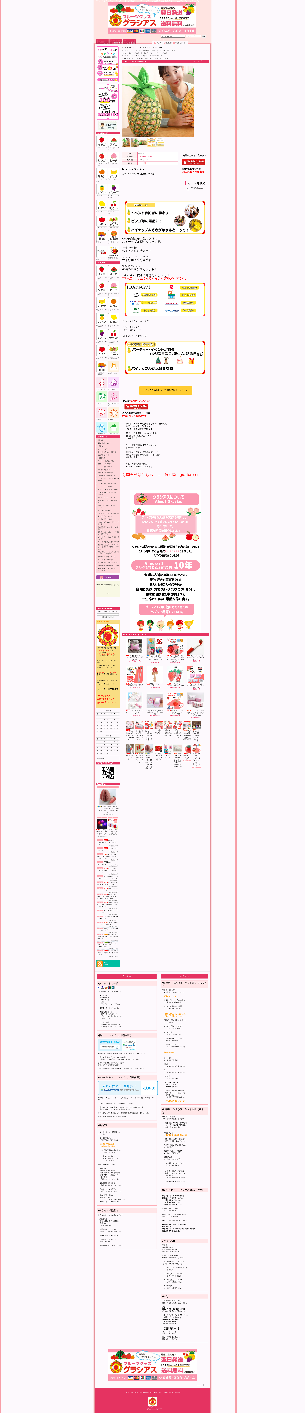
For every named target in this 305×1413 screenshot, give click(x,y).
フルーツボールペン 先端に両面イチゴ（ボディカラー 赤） (107, 904)
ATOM (106, 965)
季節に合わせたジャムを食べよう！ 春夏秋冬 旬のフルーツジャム (108, 547)
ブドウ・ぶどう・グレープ (113, 196)
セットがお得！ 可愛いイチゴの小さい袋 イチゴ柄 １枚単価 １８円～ (154, 658)
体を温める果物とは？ (105, 519)
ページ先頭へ (200, 1385)
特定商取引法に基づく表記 (148, 1392)
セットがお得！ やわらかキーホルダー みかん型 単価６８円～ (108, 937)
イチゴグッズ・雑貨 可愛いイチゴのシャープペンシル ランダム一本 (107, 896)
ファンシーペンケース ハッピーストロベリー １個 (135, 712)
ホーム (102, 41)
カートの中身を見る (108, 577)
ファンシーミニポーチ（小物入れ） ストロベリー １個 (195, 685)
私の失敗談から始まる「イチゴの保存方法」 (108, 528)
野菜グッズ (99, 242)
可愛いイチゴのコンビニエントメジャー (168, 756)
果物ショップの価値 (104, 464)
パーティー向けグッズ (113, 404)
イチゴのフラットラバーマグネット (130, 756)
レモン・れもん (100, 211)
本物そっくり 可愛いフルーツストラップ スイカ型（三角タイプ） (107, 945)
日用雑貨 (110, 419)
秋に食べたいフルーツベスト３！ (108, 513)
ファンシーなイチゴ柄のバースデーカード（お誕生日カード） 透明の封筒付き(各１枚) (177, 760)
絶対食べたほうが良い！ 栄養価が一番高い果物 (108, 533)
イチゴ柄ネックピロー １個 (159, 732)
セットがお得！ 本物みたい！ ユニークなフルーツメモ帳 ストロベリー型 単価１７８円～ (108, 809)
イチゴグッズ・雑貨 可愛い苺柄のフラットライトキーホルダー (107, 856)
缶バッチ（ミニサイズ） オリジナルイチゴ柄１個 (112, 831)
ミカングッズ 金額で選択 (113, 310)
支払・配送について (115, 41)
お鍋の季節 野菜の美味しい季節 (108, 566)
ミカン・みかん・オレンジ (101, 180)
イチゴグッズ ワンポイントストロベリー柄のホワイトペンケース (139, 734)
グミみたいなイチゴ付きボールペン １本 (135, 685)
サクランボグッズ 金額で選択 (113, 341)
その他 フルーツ (113, 227)
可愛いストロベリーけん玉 (156, 685)
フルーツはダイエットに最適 (107, 483)
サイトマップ (102, 449)
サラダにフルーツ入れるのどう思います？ (108, 538)
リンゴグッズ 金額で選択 (101, 294)
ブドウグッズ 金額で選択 (101, 341)
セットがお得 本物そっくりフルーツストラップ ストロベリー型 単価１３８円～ (175, 658)
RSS (105, 962)
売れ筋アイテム (112, 373)
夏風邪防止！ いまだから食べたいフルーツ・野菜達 (108, 553)
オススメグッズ (100, 389)
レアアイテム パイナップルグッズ (150, 56)
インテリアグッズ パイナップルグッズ (155, 58)
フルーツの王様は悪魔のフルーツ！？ (108, 506)
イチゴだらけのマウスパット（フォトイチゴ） (158, 757)
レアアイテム (111, 389)
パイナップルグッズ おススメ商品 (150, 47)
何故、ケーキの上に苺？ (106, 473)
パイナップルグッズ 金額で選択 (101, 326)
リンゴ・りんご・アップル (101, 164)
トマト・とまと (100, 227)
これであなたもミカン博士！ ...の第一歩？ (108, 523)
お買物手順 (101, 458)
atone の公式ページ (109, 1116)
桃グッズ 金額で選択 (113, 294)
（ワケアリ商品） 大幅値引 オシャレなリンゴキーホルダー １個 (197, 735)
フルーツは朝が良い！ (105, 467)
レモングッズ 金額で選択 (113, 326)
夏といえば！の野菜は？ (106, 560)
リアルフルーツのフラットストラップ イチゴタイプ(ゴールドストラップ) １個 (196, 760)
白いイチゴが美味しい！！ (106, 470)
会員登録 (169, 43)
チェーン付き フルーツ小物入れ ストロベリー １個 (107, 870)
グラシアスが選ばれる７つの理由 (108, 542)
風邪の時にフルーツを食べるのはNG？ (108, 501)
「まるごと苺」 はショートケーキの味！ (108, 479)
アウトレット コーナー (101, 258)
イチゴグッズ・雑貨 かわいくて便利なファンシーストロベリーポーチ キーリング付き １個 (195, 713)
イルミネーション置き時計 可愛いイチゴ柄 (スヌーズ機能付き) (187, 734)
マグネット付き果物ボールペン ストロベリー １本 (139, 758)
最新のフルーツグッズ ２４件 (108, 489)
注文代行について (103, 455)
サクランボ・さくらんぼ (113, 212)
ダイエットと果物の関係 (106, 461)
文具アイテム (100, 403)
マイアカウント (180, 43)
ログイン (159, 43)
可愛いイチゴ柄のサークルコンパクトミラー (168, 732)
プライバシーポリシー (166, 1392)
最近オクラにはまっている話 (107, 557)
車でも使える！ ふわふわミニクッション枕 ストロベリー (135, 657)
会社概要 (101, 440)
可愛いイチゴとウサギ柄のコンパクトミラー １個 (178, 733)
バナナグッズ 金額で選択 (101, 310)
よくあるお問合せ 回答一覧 (107, 452)
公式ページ (106, 1065)
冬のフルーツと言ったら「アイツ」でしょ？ (108, 569)
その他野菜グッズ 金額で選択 (101, 373)
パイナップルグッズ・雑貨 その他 (163, 50)
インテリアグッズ (113, 433)
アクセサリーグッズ (101, 433)
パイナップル (100, 195)
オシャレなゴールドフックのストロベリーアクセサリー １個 (175, 712)
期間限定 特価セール (113, 258)
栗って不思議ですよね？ (106, 516)
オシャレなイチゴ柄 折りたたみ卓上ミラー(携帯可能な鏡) (155, 712)
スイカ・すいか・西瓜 (113, 148)
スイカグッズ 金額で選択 (113, 278)
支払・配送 (134, 1392)
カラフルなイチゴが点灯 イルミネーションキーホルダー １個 (102, 832)
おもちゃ (98, 419)
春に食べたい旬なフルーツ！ (107, 497)
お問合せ (129, 41)
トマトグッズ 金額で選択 (101, 357)
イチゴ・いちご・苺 (101, 147)
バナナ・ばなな (112, 179)
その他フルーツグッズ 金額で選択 (113, 357)
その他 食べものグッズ (113, 242)
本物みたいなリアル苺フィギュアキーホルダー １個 (107, 842)
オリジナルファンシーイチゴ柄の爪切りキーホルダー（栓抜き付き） (148, 735)
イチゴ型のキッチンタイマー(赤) (187, 756)
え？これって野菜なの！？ (106, 510)
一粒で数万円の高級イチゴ (106, 476)
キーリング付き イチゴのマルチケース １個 (175, 685)
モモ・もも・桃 (112, 163)
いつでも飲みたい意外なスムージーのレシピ (108, 493)
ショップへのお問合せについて (108, 486)
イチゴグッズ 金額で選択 (101, 278)
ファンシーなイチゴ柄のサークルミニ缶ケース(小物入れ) (130, 734)
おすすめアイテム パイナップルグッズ (154, 53)
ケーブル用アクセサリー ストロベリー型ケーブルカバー (107, 953)
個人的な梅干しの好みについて (108, 563)
